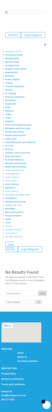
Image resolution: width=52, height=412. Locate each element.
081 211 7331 (7, 399)
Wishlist (13, 35)
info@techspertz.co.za (13, 395)
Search (42, 293)
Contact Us (6, 391)
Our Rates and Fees (27, 361)
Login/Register (33, 35)
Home (20, 352)
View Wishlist (10, 247)
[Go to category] (39, 302)
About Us (22, 356)
